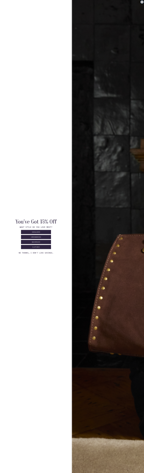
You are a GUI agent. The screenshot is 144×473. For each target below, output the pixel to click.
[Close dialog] (142, 2)
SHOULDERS (36, 232)
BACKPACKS (36, 242)
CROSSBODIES (36, 237)
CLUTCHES (36, 247)
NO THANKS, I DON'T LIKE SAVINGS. (36, 253)
